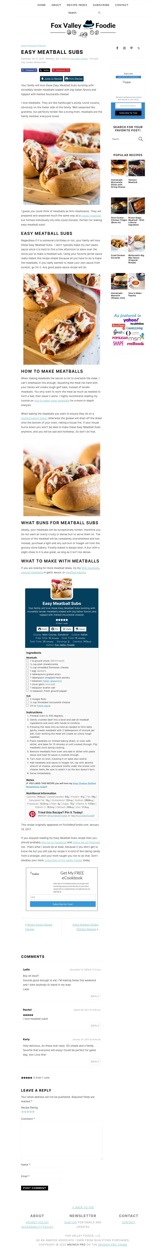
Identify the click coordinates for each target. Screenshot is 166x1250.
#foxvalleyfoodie (84, 815)
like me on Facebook (54, 842)
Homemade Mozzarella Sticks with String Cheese (118, 183)
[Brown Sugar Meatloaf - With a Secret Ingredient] (136, 205)
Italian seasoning (52, 681)
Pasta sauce (43, 705)
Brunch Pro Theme (112, 1244)
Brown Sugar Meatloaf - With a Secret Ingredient (136, 221)
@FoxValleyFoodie (57, 815)
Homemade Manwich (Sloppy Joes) (118, 295)
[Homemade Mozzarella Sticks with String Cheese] (119, 168)
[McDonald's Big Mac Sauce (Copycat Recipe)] (136, 243)
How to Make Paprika (135, 294)
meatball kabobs (76, 572)
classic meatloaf (91, 215)
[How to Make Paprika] (136, 281)
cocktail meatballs (32, 572)
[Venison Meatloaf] (136, 168)
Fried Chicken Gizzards (118, 256)
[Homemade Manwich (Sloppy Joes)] (119, 281)
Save (82, 629)
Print (44, 629)
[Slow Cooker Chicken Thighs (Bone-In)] (119, 205)
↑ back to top (83, 1207)
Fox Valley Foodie (65, 645)
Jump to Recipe (53, 78)
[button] (57, 620)
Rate (68, 629)
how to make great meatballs (51, 400)
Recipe (42, 45)
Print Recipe (75, 78)
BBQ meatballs (90, 568)
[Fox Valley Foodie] (83, 39)
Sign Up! (70, 1222)
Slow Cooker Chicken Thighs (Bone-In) (119, 220)
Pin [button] (56, 629)
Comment (28, 1118)
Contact (128, 1222)
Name (25, 1164)
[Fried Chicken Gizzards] (119, 243)
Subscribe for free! (63, 904)
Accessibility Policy (37, 1226)
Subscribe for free (128, 113)
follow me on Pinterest (86, 842)
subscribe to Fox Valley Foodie (63, 860)
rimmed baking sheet (34, 418)
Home (24, 45)
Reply (95, 996)
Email (25, 1176)
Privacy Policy (37, 1222)
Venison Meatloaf (132, 181)
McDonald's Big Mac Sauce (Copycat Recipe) (136, 259)
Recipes (33, 45)
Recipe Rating (29, 1107)
